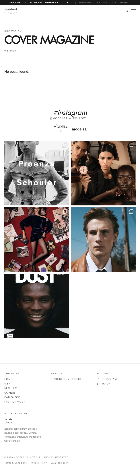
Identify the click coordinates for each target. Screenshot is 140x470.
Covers (10, 392)
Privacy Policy (38, 463)
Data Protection (59, 463)
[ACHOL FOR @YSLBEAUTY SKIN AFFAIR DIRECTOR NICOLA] (103, 173)
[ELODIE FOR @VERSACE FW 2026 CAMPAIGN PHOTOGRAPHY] (36, 239)
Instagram (109, 379)
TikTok (105, 383)
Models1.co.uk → (58, 2)
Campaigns (12, 397)
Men (7, 383)
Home (8, 379)
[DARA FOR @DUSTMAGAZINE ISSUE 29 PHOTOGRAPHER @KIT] (36, 306)
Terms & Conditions (15, 463)
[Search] (127, 11)
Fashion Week (15, 401)
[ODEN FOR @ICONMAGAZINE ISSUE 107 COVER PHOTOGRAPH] (103, 239)
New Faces (12, 388)
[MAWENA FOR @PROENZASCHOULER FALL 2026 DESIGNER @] (36, 173)
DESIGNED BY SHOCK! (65, 379)
